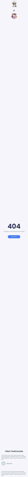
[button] (14, 10)
